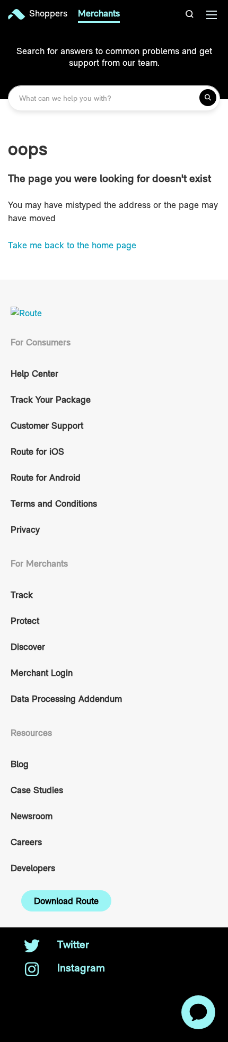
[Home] (18, 14)
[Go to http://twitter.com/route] (32, 947)
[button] (190, 14)
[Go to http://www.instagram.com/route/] (32, 970)
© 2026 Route (48, 991)
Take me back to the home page (72, 245)
